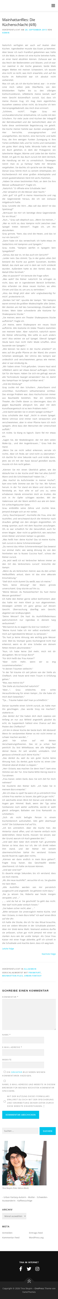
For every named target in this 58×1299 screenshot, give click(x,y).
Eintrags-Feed (36, 1232)
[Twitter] (29, 1269)
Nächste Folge (49, 954)
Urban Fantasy (33, 975)
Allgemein (30, 969)
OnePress (39, 1288)
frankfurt (35, 972)
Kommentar (10, 997)
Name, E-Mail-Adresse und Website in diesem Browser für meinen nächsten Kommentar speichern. (28, 1087)
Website (7, 1059)
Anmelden (7, 1232)
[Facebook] (20, 1269)
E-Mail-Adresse (12, 1047)
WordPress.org (36, 1237)
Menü (53, 5)
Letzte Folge (8, 948)
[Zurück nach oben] (29, 1281)
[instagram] (37, 1269)
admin (6, 32)
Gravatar (16, 1072)
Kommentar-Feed (10, 1237)
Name (6, 1034)
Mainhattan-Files (12, 975)
